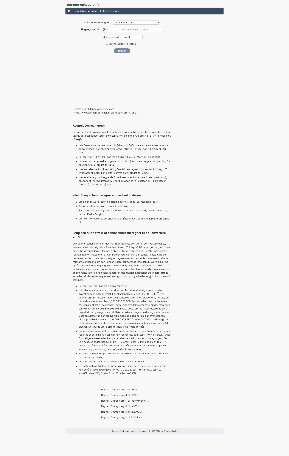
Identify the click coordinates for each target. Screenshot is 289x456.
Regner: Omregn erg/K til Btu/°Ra (120, 417)
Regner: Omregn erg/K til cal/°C (119, 406)
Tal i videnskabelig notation (122, 44)
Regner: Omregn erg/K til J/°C (118, 395)
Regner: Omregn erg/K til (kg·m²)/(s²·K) (123, 400)
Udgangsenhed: (110, 37)
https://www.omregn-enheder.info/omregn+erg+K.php (104, 112)
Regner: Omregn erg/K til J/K (118, 389)
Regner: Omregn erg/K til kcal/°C (120, 411)
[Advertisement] (121, 78)
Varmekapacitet (146, 201)
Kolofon (115, 431)
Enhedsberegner (109, 11)
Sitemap (143, 431)
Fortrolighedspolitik (129, 431)
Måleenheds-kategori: (96, 22)
